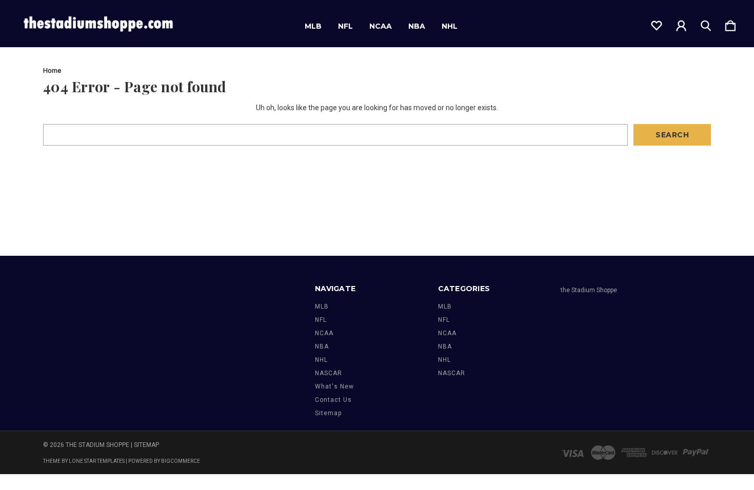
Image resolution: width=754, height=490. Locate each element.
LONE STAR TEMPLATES (97, 461)
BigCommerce (180, 461)
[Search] (705, 23)
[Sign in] (681, 23)
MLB (313, 26)
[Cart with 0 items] (730, 23)
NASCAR (328, 373)
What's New (334, 386)
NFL (345, 26)
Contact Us (333, 399)
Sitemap (328, 413)
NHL (450, 26)
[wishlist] (656, 23)
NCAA (380, 26)
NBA (416, 26)
